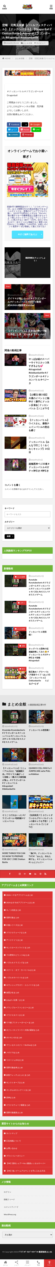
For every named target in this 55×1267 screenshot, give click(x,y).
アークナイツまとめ (14, 940)
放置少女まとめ (12, 992)
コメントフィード (11, 1207)
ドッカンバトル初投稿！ (38, 633)
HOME (8, 58)
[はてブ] (12, 129)
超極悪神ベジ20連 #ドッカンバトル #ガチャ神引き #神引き (39, 467)
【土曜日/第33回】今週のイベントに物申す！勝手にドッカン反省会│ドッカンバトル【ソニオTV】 (39, 401)
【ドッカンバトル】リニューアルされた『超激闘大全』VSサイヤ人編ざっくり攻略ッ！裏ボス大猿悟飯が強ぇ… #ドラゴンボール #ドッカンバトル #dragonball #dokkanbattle (14, 778)
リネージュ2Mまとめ (15, 1060)
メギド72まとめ (12, 1052)
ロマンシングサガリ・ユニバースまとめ (22, 985)
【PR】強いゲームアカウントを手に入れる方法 (25, 1171)
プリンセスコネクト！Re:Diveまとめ (21, 1045)
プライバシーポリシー (15, 1156)
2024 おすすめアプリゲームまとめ (20, 902)
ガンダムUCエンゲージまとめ (18, 1090)
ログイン (28, 489)
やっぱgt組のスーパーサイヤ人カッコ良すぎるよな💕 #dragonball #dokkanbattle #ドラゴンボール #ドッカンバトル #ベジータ (39, 370)
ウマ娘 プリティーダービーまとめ (20, 1022)
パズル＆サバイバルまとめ (17, 977)
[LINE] (36, 129)
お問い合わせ (11, 1148)
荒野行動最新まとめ (14, 1112)
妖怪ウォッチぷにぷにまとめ (18, 1075)
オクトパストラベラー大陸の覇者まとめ (22, 1030)
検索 (9, 536)
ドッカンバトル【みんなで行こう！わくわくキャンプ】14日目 (39, 447)
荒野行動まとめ (12, 917)
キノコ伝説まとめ (13, 910)
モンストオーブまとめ (15, 1082)
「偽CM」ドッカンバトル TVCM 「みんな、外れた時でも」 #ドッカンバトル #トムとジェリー (40, 857)
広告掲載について (13, 1141)
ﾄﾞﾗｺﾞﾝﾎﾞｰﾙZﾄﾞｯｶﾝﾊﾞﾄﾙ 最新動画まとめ (35, 1252)
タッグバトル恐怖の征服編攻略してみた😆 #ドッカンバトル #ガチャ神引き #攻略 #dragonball (39, 654)
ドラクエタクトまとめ (15, 1015)
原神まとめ (10, 1097)
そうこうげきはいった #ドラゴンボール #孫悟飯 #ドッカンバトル (14, 818)
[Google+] (35, 124)
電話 (38, 1265)
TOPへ (49, 1265)
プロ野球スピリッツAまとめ (17, 955)
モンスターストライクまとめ (18, 947)
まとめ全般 (27, 43)
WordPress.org (10, 1214)
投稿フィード (9, 1199)
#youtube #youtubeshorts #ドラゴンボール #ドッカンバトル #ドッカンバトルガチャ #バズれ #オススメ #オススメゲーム (39, 587)
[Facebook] (14, 124)
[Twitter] (25, 124)
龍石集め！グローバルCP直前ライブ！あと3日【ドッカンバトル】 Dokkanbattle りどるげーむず (39, 677)
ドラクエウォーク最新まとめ (18, 1105)
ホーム (5, 1265)
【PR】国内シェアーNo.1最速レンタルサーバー (26, 1163)
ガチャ (22, 603)
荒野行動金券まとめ (14, 1067)
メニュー (27, 1265)
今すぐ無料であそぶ (27, 234)
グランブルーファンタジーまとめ (20, 1007)
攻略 (23, 646)
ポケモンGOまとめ (14, 1037)
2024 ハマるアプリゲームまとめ (19, 895)
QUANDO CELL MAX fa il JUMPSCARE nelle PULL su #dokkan (40, 771)
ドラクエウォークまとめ (16, 932)
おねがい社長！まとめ (15, 1000)
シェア (16, 1265)
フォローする (35, 264)
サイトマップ (11, 1133)
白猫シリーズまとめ (14, 925)
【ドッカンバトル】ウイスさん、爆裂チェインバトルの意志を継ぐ (39, 425)
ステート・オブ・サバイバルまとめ (21, 970)
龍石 (23, 669)
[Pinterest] (27, 134)
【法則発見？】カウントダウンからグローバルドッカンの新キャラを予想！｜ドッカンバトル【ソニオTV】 (41, 821)
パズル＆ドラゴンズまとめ (17, 962)
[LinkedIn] (13, 134)
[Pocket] (25, 129)
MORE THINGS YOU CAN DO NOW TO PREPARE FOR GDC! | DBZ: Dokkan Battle (13, 857)
